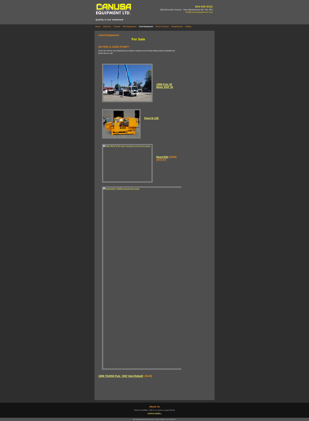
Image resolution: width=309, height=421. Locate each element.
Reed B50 (162, 156)
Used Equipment (146, 26)
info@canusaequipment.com (199, 12)
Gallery (188, 26)
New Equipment (129, 26)
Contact (117, 26)
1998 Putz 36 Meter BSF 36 (164, 86)
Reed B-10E (151, 118)
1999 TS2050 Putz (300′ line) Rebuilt (120, 375)
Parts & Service (162, 26)
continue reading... (154, 413)
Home (97, 26)
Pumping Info (177, 26)
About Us (107, 26)
